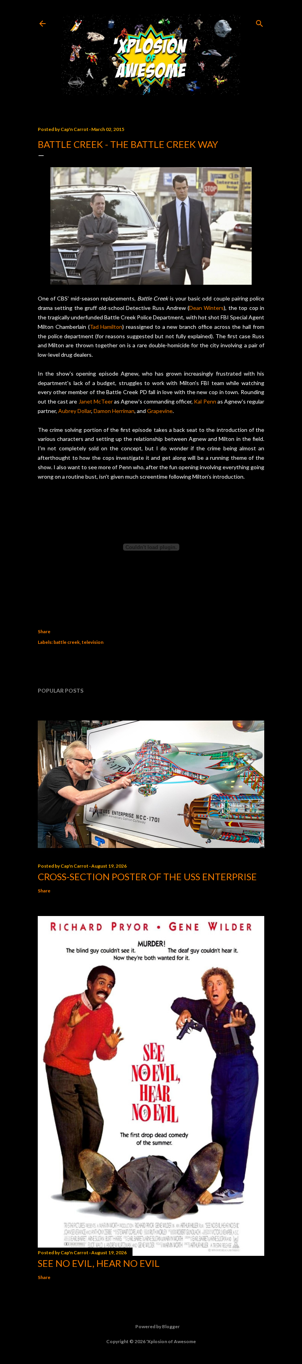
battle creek (66, 642)
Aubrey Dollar (74, 410)
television (92, 642)
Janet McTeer (96, 401)
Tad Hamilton (106, 326)
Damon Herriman (114, 410)
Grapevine (160, 410)
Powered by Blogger (157, 1326)
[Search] (259, 21)
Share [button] (44, 631)
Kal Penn (205, 401)
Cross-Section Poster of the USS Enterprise (147, 876)
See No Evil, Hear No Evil (99, 1263)
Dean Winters (206, 307)
